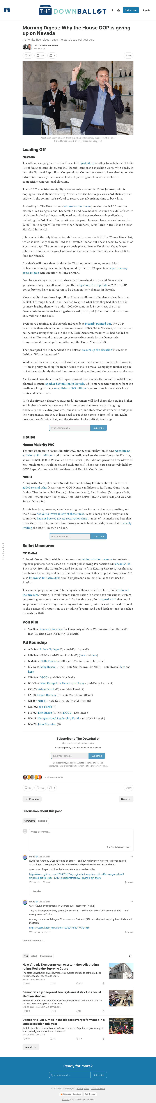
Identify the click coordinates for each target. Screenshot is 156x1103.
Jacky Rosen (47, 667)
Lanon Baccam (46, 695)
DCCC (67, 713)
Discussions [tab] (46, 956)
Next (124, 798)
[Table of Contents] (3, 551)
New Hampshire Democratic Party (62, 683)
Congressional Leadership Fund (58, 718)
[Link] (18, 149)
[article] (78, 973)
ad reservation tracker (78, 206)
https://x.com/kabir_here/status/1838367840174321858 (59, 927)
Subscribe (130, 10)
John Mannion (47, 724)
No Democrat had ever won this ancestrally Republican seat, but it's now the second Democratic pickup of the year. (62, 1002)
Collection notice (98, 1088)
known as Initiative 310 (44, 578)
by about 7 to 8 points (93, 285)
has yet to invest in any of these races (60, 514)
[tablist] (36, 821)
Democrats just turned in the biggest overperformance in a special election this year (64, 1022)
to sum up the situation (97, 350)
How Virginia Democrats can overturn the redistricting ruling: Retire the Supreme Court (61, 966)
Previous (34, 798)
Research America (51, 629)
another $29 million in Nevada (64, 384)
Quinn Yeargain (37, 979)
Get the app (90, 1094)
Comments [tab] (29, 820)
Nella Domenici (51, 661)
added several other (35, 487)
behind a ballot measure (97, 559)
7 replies (37, 891)
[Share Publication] (118, 10)
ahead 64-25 (123, 564)
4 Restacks (58, 777)
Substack (65, 1099)
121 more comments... (33, 940)
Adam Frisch (46, 689)
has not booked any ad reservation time (62, 518)
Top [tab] (26, 956)
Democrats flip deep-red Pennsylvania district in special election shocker (62, 994)
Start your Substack (72, 1094)
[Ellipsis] (131, 856)
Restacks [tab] (42, 820)
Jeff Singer (52, 45)
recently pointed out (98, 324)
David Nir (38, 45)
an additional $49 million (70, 388)
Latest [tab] (34, 956)
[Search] (112, 10)
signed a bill (108, 599)
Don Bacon (45, 713)
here (82, 655)
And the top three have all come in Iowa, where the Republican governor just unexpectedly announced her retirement (63, 1029)
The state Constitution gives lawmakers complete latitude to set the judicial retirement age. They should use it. (62, 974)
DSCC (43, 677)
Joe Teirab (45, 707)
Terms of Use (93, 762)
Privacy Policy (101, 765)
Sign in (147, 10)
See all (28, 1047)
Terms (86, 1088)
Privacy (80, 1088)
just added (88, 163)
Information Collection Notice (77, 765)
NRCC (42, 701)
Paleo (32, 856)
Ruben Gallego (49, 649)
